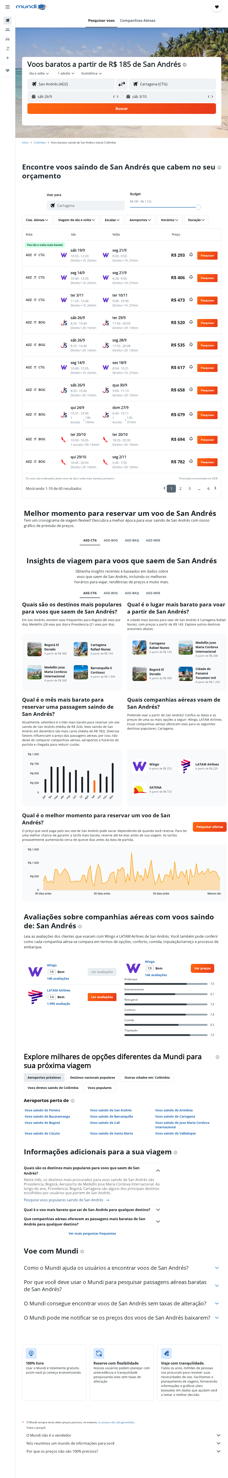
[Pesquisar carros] (7, 39)
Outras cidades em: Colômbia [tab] (147, 1077)
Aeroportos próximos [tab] (44, 1077)
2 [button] (180, 488)
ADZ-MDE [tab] (153, 540)
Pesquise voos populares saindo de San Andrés (63, 1200)
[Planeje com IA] (7, 57)
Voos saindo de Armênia (174, 1110)
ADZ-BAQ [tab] (132, 540)
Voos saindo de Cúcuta (42, 1133)
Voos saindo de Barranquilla (111, 1116)
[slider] (198, 207)
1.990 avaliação (58, 1003)
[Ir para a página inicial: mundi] (31, 7)
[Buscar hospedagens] (7, 29)
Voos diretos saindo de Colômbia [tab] (53, 1088)
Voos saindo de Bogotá (42, 1123)
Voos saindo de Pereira (42, 1110)
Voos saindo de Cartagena (175, 1116)
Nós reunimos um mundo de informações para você (70, 1443)
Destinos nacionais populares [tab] (92, 1077)
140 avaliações (58, 978)
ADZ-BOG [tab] (111, 540)
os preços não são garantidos (116, 1422)
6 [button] (209, 488)
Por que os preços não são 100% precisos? (62, 1451)
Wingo (52, 965)
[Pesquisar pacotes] (7, 48)
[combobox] (91, 73)
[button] (7, 7)
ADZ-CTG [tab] (90, 540)
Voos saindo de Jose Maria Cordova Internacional (182, 1125)
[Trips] (7, 70)
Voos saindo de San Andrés (111, 1110)
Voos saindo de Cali (105, 1123)
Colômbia (40, 142)
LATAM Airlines (58, 990)
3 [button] (190, 488)
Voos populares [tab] (100, 1088)
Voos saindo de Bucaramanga (47, 1116)
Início (25, 142)
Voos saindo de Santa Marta (111, 1133)
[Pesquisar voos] (7, 20)
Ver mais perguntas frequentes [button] (92, 1233)
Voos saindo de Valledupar (175, 1133)
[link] (202, 968)
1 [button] (171, 488)
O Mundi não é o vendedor (48, 1435)
